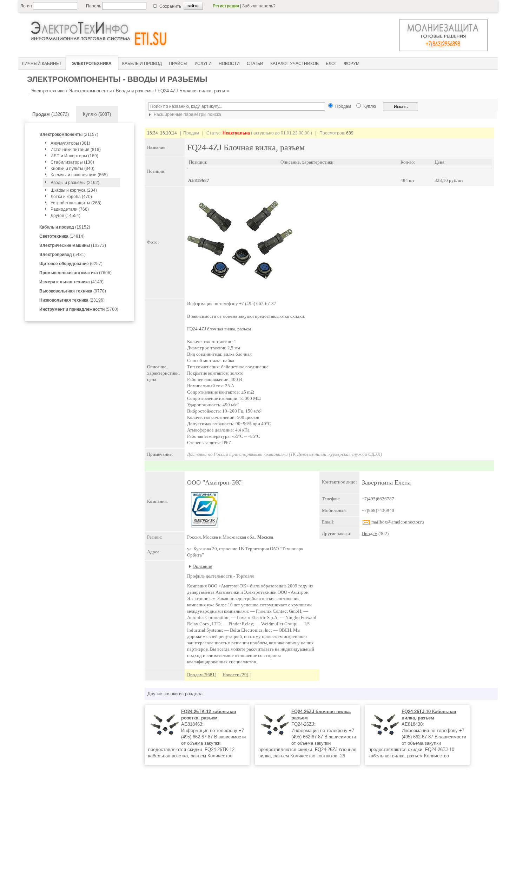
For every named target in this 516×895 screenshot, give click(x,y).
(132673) (50, 114)
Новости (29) (235, 674)
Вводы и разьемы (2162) (75, 182)
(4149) (71, 281)
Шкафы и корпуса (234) (74, 190)
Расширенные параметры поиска (187, 114)
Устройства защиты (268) (76, 202)
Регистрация (226, 6)
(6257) (70, 263)
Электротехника (48, 90)
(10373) (72, 245)
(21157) (68, 134)
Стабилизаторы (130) (72, 162)
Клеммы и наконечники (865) (79, 174)
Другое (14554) (65, 215)
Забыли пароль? (259, 6)
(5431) (62, 254)
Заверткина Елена (386, 482)
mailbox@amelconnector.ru (397, 522)
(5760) (78, 309)
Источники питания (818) (76, 149)
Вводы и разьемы (134, 90)
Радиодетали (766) (70, 209)
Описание (202, 566)
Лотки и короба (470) (71, 196)
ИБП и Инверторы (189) (74, 155)
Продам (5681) (201, 674)
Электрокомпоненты (90, 90)
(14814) (62, 236)
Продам (369, 533)
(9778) (72, 291)
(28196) (72, 300)
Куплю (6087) (97, 114)
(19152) (64, 227)
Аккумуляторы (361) (70, 143)
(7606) (75, 272)
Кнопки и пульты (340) (72, 168)
